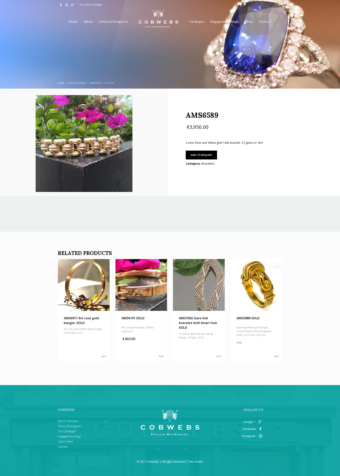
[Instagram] (67, 5)
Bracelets (207, 163)
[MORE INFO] (104, 356)
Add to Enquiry (201, 155)
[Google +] (73, 5)
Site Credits (196, 461)
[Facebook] (61, 5)
